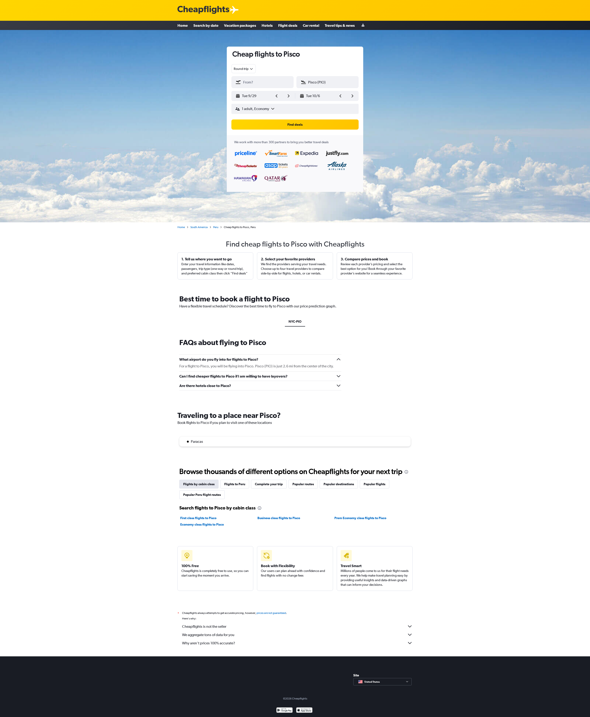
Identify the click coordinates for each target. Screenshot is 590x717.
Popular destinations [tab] (339, 484)
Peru (215, 227)
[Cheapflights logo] (203, 10)
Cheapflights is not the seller (204, 626)
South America (199, 227)
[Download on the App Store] (304, 710)
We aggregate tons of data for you (208, 635)
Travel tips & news (340, 25)
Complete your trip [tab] (269, 484)
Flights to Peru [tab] (234, 484)
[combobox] (243, 68)
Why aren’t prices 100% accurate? (208, 643)
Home (182, 25)
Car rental (311, 25)
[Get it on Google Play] (284, 710)
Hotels (267, 25)
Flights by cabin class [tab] (199, 484)
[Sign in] (363, 25)
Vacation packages (240, 25)
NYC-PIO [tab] (295, 321)
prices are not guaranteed (271, 613)
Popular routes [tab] (303, 484)
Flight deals (287, 25)
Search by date (205, 25)
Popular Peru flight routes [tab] (202, 495)
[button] (254, 96)
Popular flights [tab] (374, 484)
